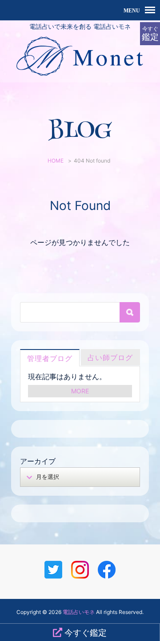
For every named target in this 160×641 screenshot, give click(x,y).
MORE (80, 391)
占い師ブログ (110, 357)
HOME (56, 160)
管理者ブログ (49, 358)
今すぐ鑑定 (84, 632)
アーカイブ (38, 461)
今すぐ (150, 33)
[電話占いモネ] (80, 76)
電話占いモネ (79, 612)
